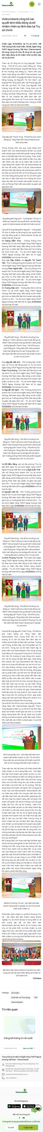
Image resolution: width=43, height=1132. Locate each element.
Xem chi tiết (28, 1048)
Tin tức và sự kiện (23, 12)
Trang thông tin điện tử (9, 12)
